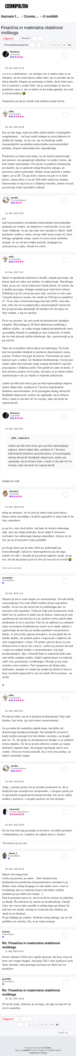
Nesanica (14, 52)
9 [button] (58, 45)
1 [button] (43, 45)
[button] (32, 45)
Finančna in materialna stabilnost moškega (32, 30)
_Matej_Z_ (13, 853)
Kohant (6, 932)
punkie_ (15, 197)
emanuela (14, 809)
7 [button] (50, 45)
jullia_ (12, 111)
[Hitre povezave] (74, 16)
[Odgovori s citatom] (64, 54)
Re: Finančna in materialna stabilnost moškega (31, 945)
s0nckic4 (13, 491)
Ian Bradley (46, 1048)
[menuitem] (66, 7)
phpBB (26, 1050)
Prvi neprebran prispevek (16, 45)
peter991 (6, 979)
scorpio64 (7, 578)
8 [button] (54, 45)
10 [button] (63, 45)
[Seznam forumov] (20, 5)
